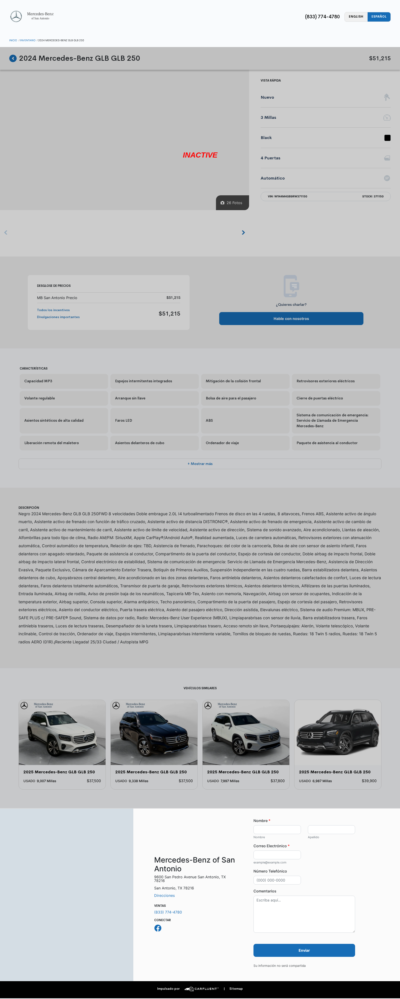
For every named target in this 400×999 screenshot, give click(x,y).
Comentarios (264, 891)
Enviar (304, 950)
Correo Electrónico (271, 846)
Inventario (28, 40)
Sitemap (233, 989)
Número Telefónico (270, 871)
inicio (13, 40)
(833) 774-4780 (322, 17)
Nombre (261, 820)
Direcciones (164, 895)
